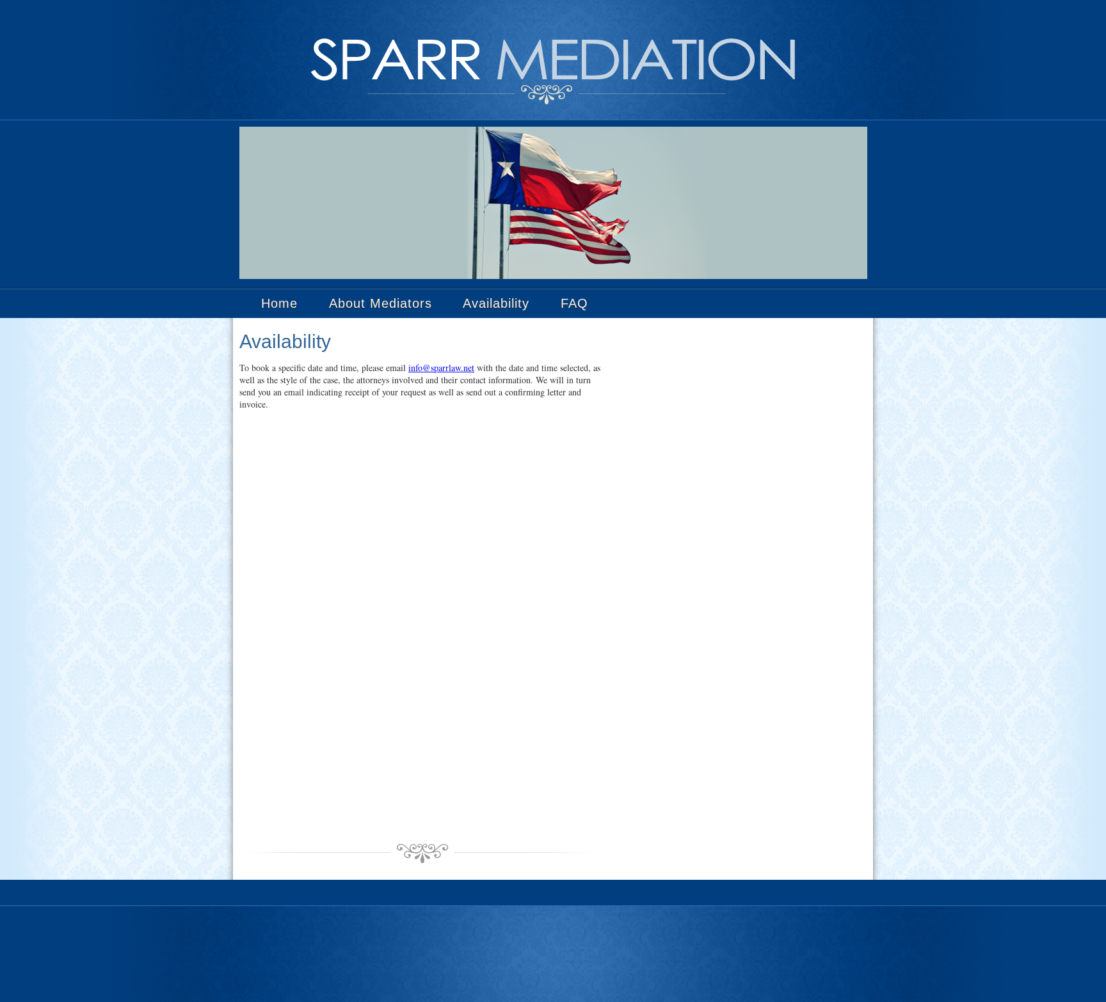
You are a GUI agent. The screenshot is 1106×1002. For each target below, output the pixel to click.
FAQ (574, 303)
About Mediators (380, 303)
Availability (496, 303)
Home (279, 303)
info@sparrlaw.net (441, 368)
